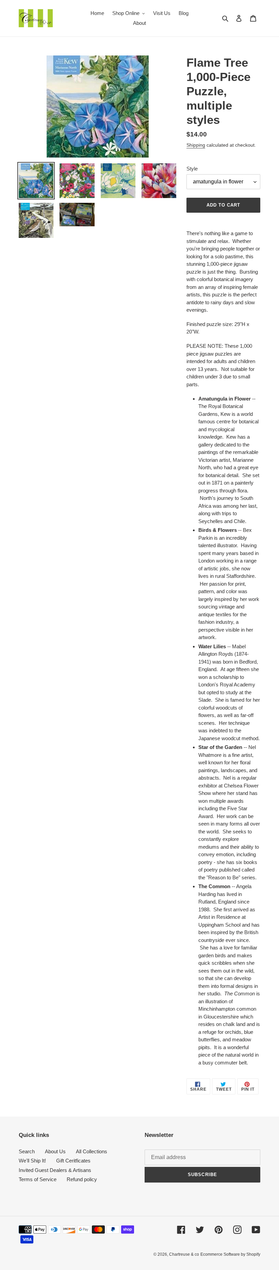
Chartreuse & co (184, 1254)
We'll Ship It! (32, 1160)
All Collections (91, 1151)
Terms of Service (37, 1179)
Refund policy (82, 1179)
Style (192, 169)
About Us (55, 1151)
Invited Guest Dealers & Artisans (55, 1170)
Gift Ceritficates (73, 1160)
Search (27, 1151)
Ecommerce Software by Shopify (230, 1254)
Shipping (195, 145)
